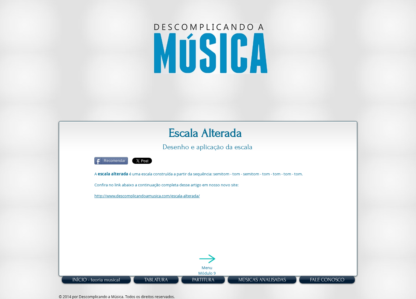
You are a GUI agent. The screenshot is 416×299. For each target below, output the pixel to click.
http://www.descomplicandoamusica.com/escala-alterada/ (147, 196)
